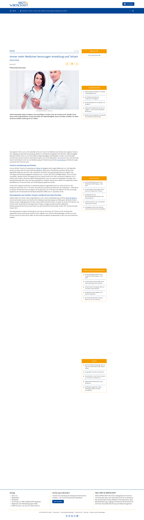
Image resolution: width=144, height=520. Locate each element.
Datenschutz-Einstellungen (97, 512)
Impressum (56, 512)
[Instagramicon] (69, 516)
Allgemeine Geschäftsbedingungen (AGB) (24, 504)
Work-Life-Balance (71, 198)
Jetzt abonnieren (93, 55)
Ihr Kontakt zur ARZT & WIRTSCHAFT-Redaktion (26, 502)
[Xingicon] (74, 516)
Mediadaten (15, 498)
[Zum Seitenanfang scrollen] (141, 517)
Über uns (15, 496)
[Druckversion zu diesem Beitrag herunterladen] (67, 63)
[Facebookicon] (66, 516)
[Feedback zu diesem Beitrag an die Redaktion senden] (77, 63)
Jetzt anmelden (58, 501)
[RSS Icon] (72, 516)
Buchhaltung (61, 160)
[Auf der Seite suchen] (133, 11)
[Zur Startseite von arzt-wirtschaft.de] (19, 4)
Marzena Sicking (14, 60)
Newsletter (15, 500)
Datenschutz (78, 512)
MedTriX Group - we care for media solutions (26, 506)
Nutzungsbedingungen (67, 512)
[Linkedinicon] (77, 516)
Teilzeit (38, 168)
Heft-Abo (86, 512)
